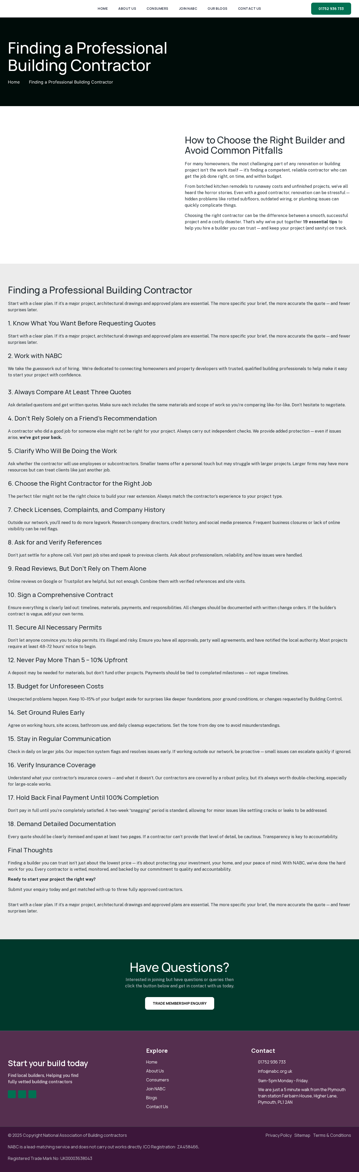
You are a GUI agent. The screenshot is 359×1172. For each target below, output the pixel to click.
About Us (127, 8)
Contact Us (249, 8)
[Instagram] (32, 1094)
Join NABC (188, 8)
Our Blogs (218, 8)
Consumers (157, 8)
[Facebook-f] (12, 1094)
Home (103, 8)
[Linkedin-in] (22, 1094)
